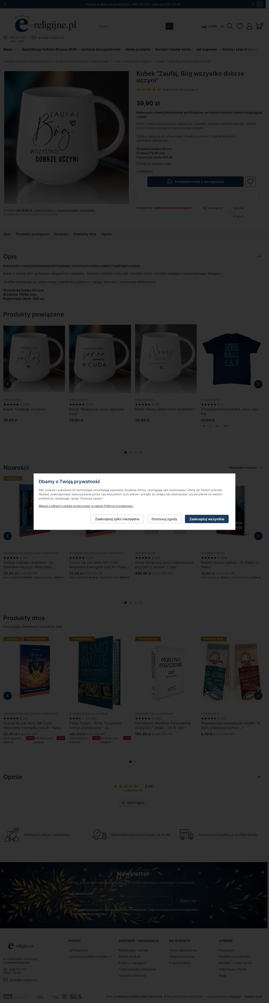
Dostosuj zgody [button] (164, 519)
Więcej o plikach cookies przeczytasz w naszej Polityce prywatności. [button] (86, 505)
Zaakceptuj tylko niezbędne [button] (117, 519)
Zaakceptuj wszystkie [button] (206, 519)
